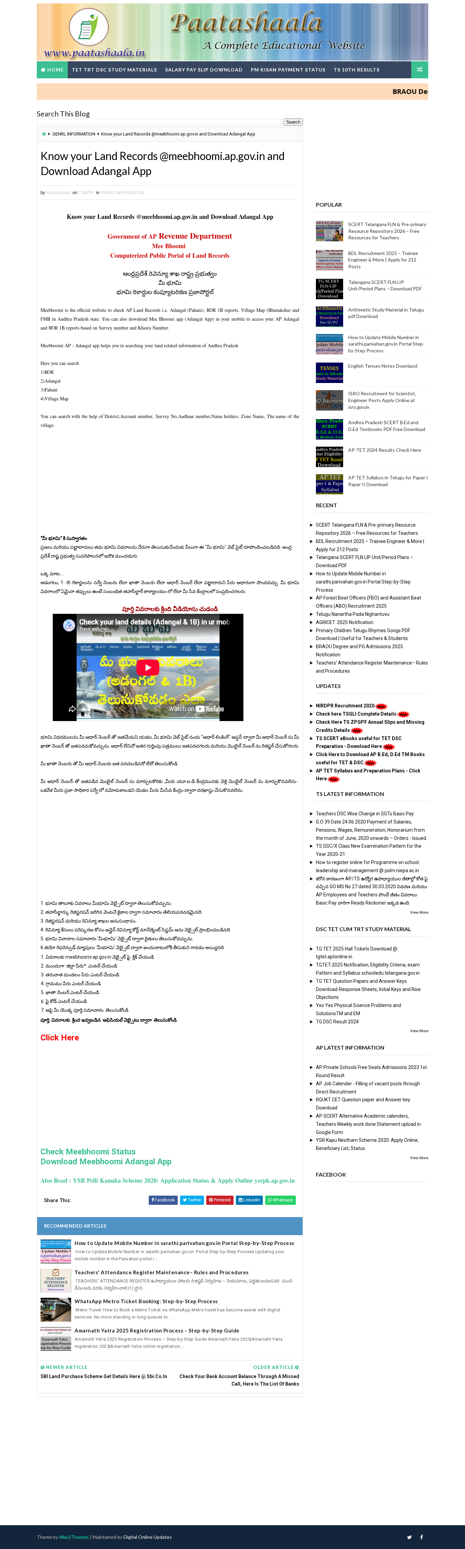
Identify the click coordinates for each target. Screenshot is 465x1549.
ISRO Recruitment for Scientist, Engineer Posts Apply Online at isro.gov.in (382, 400)
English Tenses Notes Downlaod (382, 366)
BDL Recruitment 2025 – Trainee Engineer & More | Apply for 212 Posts (383, 259)
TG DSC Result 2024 (337, 1021)
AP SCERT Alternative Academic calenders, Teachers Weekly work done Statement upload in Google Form (368, 1124)
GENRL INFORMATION (73, 134)
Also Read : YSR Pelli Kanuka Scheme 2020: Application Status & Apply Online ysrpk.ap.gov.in (168, 1180)
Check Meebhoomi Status (88, 1151)
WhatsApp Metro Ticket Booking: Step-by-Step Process (146, 1301)
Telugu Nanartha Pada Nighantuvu (352, 614)
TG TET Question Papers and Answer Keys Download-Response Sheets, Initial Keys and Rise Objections (368, 989)
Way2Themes (74, 1537)
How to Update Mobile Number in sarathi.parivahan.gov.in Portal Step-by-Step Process (184, 1243)
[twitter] (409, 1537)
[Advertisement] (170, 486)
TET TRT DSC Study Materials (114, 70)
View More (419, 912)
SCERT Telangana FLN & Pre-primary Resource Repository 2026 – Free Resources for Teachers (387, 230)
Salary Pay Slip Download (204, 70)
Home (55, 70)
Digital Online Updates (148, 1537)
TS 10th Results (357, 70)
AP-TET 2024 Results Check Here (384, 450)
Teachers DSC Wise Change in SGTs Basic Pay (365, 813)
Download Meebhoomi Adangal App (106, 1161)
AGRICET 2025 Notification (344, 622)
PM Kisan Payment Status (288, 70)
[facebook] (421, 1537)
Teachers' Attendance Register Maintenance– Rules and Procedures (162, 1272)
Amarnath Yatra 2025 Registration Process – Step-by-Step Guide (157, 1330)
